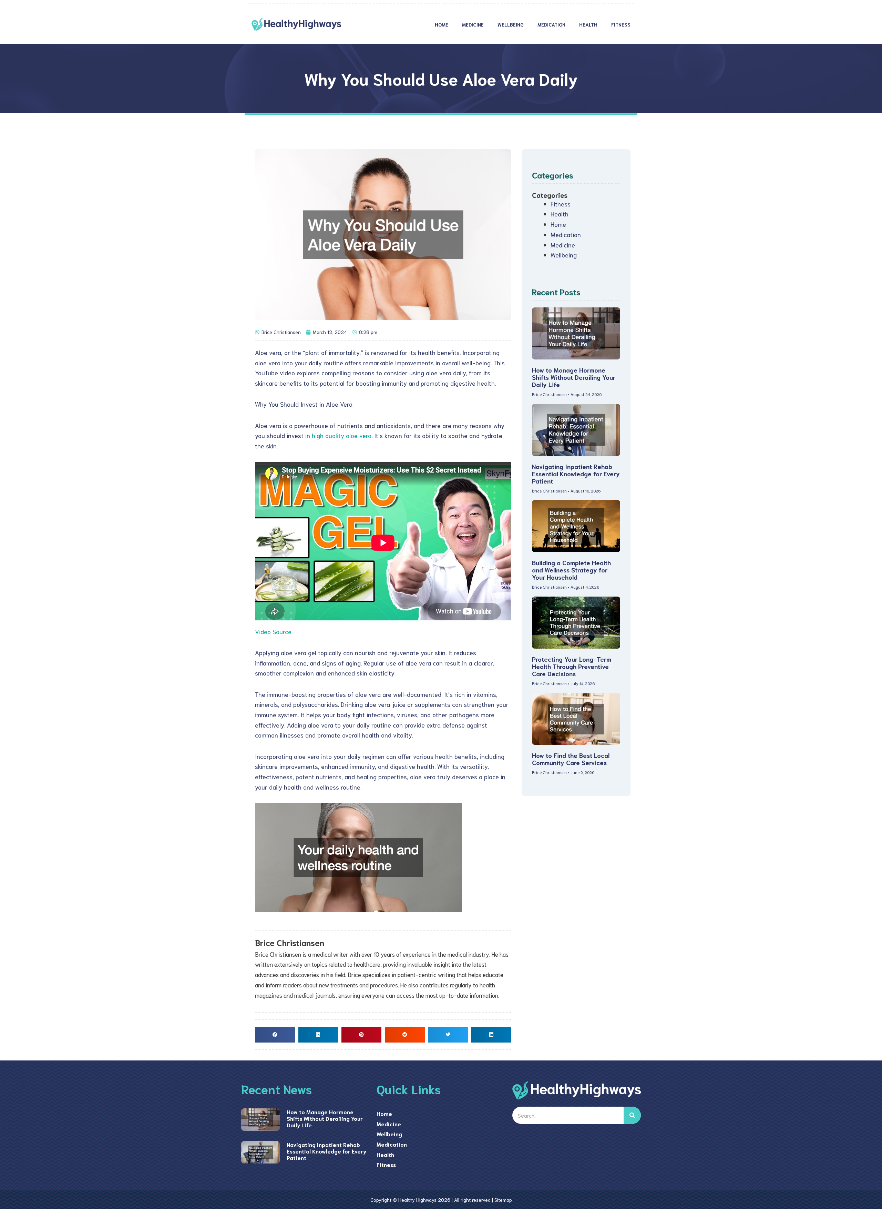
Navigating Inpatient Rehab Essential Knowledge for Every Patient (576, 473)
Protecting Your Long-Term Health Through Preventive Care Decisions (571, 666)
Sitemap (503, 1200)
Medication (551, 24)
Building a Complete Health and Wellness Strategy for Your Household (571, 569)
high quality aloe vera (341, 435)
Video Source (273, 631)
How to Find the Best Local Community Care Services (570, 758)
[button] (275, 1035)
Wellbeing (511, 24)
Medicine (473, 24)
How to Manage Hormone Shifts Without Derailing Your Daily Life (573, 377)
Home (441, 24)
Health (588, 24)
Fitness (620, 24)
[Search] (632, 1115)
